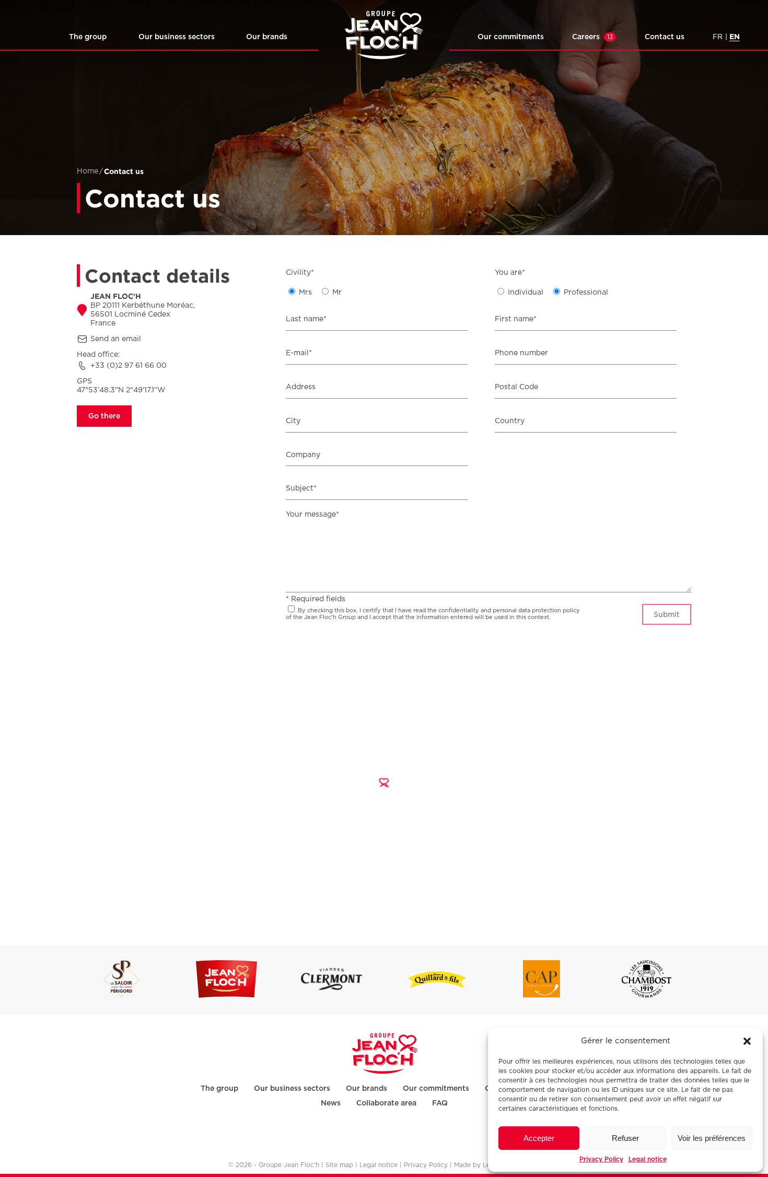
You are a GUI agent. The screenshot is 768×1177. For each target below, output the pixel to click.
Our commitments (511, 36)
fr (718, 37)
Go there (104, 416)
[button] (747, 1041)
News (331, 1103)
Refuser (625, 1138)
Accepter (538, 1138)
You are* (510, 272)
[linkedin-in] (383, 1137)
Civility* (300, 272)
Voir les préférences (712, 1138)
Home (87, 171)
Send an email (115, 339)
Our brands (266, 36)
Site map (339, 1165)
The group (88, 36)
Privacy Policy (601, 1159)
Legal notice (648, 1159)
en (734, 36)
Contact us (664, 36)
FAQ (440, 1103)
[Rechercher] (34, 38)
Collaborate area (386, 1103)
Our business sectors (176, 36)
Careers (592, 36)
